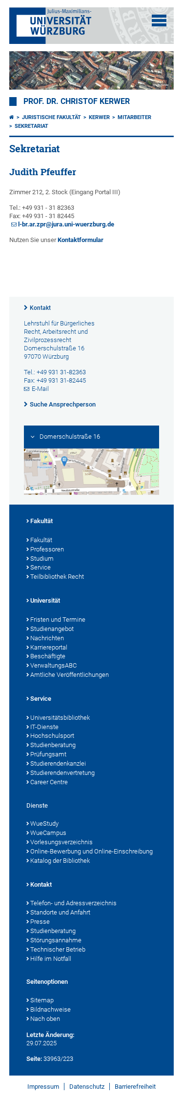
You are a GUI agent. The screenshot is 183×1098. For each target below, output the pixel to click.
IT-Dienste (44, 727)
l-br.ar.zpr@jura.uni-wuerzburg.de (66, 224)
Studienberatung (53, 745)
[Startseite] (11, 117)
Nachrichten (47, 638)
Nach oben (45, 1018)
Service (40, 567)
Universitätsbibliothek (60, 717)
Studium (42, 558)
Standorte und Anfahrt (60, 912)
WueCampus (48, 832)
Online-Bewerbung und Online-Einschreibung (91, 851)
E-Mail (40, 388)
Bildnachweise (50, 1009)
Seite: (34, 1058)
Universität (45, 600)
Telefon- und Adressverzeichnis (73, 903)
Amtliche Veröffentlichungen (69, 674)
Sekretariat (31, 126)
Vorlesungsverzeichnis (61, 842)
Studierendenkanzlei (58, 763)
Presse (40, 921)
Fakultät (41, 521)
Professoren (47, 549)
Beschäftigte (47, 656)
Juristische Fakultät (51, 117)
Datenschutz (86, 1086)
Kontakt (40, 308)
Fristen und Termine (57, 619)
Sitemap (42, 1000)
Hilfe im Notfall (50, 958)
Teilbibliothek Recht (57, 576)
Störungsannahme (55, 940)
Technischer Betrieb (57, 949)
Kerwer (99, 117)
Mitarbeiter (134, 117)
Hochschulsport (52, 735)
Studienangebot (52, 628)
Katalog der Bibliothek (60, 860)
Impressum (43, 1086)
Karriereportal (48, 647)
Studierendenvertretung (62, 772)
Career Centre (49, 782)
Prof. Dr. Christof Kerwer (76, 101)
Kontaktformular (80, 240)
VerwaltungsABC (53, 665)
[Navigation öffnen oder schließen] (159, 20)
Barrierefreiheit (135, 1086)
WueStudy (44, 823)
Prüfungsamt (48, 754)
